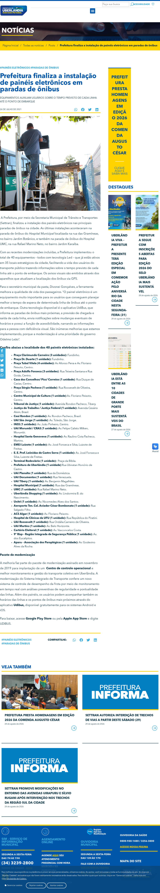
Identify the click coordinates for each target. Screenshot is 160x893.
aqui (55, 855)
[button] (92, 10)
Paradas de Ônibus (45, 68)
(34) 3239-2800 (17, 863)
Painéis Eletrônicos (16, 68)
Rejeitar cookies (36, 885)
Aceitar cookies (56, 885)
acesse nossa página (134, 847)
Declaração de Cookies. (17, 879)
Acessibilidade (141, 4)
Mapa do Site (130, 861)
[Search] (132, 4)
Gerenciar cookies (14, 885)
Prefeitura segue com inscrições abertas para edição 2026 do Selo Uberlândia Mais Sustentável (147, 263)
